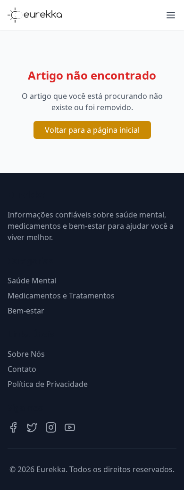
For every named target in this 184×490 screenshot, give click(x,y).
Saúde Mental (32, 280)
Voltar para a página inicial (92, 130)
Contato (22, 369)
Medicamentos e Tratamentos (61, 295)
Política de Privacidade (48, 384)
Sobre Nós (26, 354)
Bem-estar (26, 310)
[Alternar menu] (170, 15)
